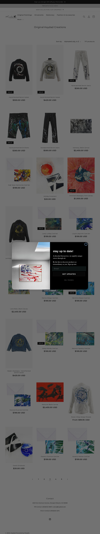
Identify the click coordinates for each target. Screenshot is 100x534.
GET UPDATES (69, 274)
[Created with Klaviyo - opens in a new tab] (50, 291)
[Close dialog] (86, 244)
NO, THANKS (69, 280)
